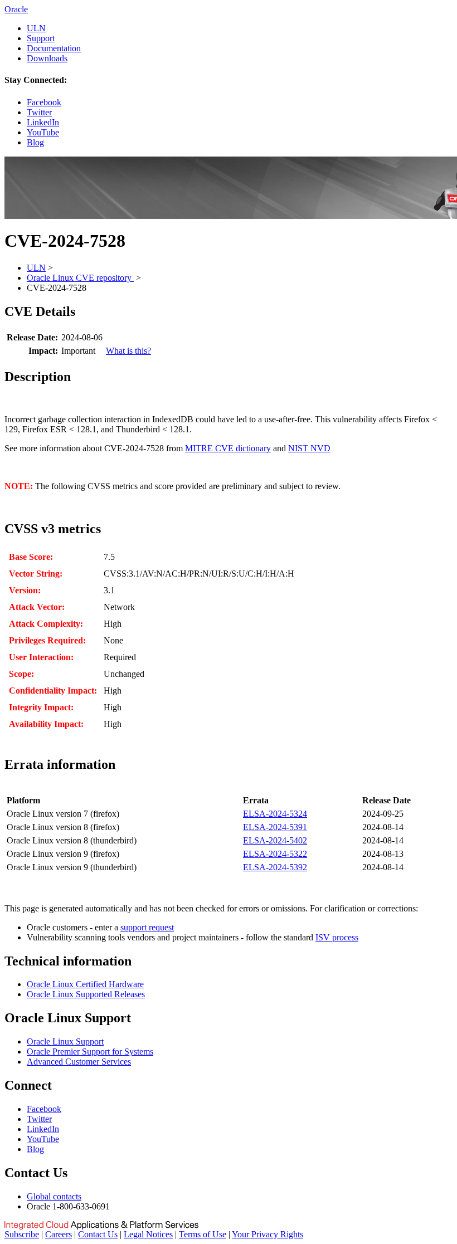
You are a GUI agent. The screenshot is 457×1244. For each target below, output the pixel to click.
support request (147, 927)
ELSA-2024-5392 (275, 867)
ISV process (336, 937)
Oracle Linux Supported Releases (86, 994)
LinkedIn (43, 122)
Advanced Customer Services (79, 1061)
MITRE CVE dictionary (228, 448)
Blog (35, 142)
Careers (58, 1234)
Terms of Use (202, 1234)
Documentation (54, 48)
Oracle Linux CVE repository (80, 277)
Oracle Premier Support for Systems (90, 1051)
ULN (36, 28)
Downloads (47, 58)
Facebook (44, 102)
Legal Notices (148, 1234)
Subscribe (21, 1234)
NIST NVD (309, 448)
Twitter (39, 112)
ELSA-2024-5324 (275, 813)
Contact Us (98, 1234)
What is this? (128, 350)
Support (41, 38)
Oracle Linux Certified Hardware (85, 984)
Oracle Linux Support (65, 1041)
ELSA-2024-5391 (275, 827)
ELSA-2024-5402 (275, 840)
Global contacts (54, 1196)
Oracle (16, 9)
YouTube (43, 132)
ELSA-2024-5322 (275, 853)
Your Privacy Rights (267, 1234)
